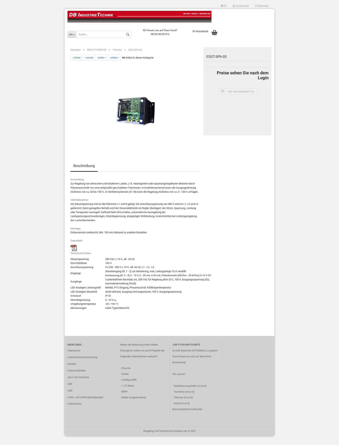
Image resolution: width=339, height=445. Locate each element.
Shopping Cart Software (156, 430)
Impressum (73, 350)
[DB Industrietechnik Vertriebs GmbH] (169, 17)
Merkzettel (263, 6)
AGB (69, 390)
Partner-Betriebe (76, 370)
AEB (69, 383)
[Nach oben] (328, 439)
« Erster (76, 57)
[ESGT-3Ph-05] (135, 104)
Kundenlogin (242, 6)
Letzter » (114, 57)
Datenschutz (74, 403)
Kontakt (71, 363)
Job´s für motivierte (78, 377)
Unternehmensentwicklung (82, 357)
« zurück (89, 57)
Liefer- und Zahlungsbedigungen (85, 397)
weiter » (101, 57)
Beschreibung (84, 166)
